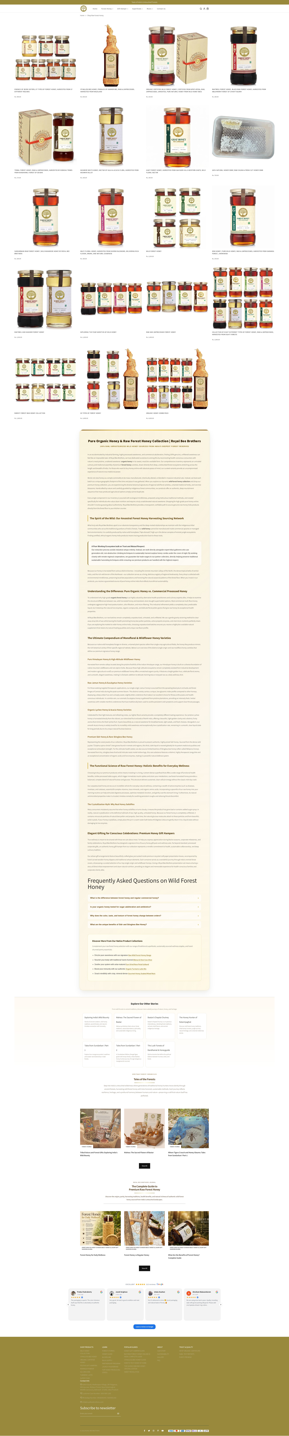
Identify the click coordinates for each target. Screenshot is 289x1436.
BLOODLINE (106, 1357)
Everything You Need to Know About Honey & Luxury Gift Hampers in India (100, 1248)
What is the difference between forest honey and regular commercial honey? (124, 898)
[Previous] (68, 1304)
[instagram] (153, 1430)
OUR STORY (161, 1351)
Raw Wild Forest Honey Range (139, 955)
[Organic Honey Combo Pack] (177, 379)
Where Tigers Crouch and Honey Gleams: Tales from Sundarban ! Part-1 (186, 1154)
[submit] (118, 1413)
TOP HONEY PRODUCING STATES (111, 1371)
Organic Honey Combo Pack (157, 413)
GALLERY (160, 1357)
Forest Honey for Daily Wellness (92, 1255)
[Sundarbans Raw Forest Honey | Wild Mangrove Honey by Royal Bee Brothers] (45, 217)
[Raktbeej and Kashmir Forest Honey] (45, 298)
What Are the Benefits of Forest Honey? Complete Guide (183, 1256)
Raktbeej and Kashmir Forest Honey (29, 332)
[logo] (83, 9)
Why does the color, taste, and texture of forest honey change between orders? (125, 916)
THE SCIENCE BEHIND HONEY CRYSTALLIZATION (134, 1367)
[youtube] (162, 1430)
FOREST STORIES (108, 1351)
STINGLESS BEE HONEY (88, 1356)
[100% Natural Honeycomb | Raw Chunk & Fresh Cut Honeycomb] (243, 136)
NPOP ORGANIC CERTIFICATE (189, 1351)
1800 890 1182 (106, 1393)
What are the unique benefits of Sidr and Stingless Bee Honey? (118, 924)
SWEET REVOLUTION (131, 1372)
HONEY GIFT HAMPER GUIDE (134, 1351)
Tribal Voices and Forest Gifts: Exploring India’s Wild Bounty (98, 1154)
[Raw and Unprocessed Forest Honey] (177, 298)
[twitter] (149, 1430)
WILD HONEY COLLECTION (85, 1352)
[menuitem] (95, 9)
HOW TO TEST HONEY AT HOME (135, 1363)
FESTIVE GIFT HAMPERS (88, 1365)
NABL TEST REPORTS (186, 1354)
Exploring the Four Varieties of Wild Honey (98, 332)
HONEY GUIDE (107, 1354)
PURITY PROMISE (185, 1357)
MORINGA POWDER (87, 1369)
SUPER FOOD (85, 1378)
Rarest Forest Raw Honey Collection (29, 413)
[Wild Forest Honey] (177, 217)
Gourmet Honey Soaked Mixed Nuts (141, 973)
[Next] (221, 1304)
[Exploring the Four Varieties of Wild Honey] (111, 298)
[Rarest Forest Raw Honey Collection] (45, 379)
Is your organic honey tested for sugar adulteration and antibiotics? (120, 907)
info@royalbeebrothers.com (92, 1402)
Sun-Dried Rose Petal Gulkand (137, 964)
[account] (204, 9)
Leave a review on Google (144, 1327)
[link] (100, 1128)
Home (82, 15)
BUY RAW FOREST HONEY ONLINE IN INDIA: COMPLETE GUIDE (137, 1355)
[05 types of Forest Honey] (111, 379)
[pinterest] (158, 1430)
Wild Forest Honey (154, 251)
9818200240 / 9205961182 (106, 1398)
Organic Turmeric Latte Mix (136, 969)
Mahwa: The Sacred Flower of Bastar (139, 1152)
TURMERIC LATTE (86, 1375)
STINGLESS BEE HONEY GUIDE (135, 1360)
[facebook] (144, 1430)
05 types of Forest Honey (90, 413)
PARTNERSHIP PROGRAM (111, 1363)
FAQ (158, 1360)
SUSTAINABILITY (163, 1354)
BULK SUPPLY (107, 1360)
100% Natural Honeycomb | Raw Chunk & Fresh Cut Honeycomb (237, 170)
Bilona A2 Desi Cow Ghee (142, 960)
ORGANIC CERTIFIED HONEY (87, 1361)
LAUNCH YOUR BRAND (110, 1366)
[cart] (208, 9)
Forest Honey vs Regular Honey (136, 1255)
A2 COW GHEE (85, 1372)
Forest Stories (86, 1147)
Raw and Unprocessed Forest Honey (161, 332)
